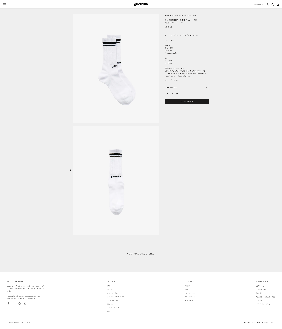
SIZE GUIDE (189, 300)
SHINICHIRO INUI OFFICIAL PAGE (20, 323)
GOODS (110, 304)
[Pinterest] (177, 80)
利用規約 (259, 300)
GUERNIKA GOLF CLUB (115, 297)
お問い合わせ (261, 290)
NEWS (187, 290)
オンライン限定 (112, 293)
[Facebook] (171, 80)
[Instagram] (20, 303)
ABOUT (187, 286)
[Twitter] (174, 80)
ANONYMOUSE (112, 300)
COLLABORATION (113, 308)
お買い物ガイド (261, 286)
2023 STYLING (190, 297)
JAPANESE (257, 4)
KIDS (108, 311)
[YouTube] (25, 303)
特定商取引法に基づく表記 (265, 297)
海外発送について (262, 293)
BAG (108, 286)
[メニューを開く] (4, 4)
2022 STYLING (190, 293)
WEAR (109, 290)
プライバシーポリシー (264, 304)
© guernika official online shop (258, 322)
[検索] (273, 4)
